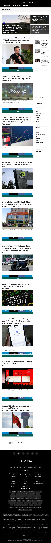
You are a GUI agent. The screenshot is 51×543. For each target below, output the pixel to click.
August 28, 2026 (13, 32)
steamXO (4, 102)
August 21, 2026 (12, 350)
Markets (38, 123)
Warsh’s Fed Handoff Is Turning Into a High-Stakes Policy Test (44, 43)
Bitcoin (13, 493)
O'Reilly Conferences (26, 389)
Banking (39, 491)
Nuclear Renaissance (41, 147)
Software (38, 151)
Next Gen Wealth (40, 107)
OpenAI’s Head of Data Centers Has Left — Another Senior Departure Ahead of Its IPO (16, 78)
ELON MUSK (34, 496)
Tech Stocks (29, 507)
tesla (35, 507)
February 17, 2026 (44, 56)
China (17, 493)
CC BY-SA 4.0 (16, 230)
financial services (29, 498)
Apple (24, 491)
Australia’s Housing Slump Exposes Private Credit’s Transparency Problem (16, 286)
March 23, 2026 (44, 47)
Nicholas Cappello (10, 147)
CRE (37, 140)
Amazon (19, 491)
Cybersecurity (39, 142)
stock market (22, 507)
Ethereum (12, 498)
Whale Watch (29, 509)
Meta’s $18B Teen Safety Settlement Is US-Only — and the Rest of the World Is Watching (40, 28)
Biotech (38, 138)
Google (19, 500)
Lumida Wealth (6, 5)
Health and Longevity (41, 105)
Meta (11, 505)
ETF (39, 496)
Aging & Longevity (40, 134)
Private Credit (39, 149)
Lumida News (25, 2)
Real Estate (39, 125)
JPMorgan (34, 502)
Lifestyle (37, 101)
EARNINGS (28, 496)
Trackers (38, 129)
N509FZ (3, 230)
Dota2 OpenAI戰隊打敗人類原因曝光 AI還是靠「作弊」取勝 (14, 100)
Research (37, 127)
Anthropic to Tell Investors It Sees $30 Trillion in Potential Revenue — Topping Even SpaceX (16, 40)
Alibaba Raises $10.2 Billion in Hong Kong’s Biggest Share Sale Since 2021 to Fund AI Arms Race (17, 204)
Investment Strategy (13, 502)
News (36, 111)
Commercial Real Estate (26, 493)
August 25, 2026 (12, 151)
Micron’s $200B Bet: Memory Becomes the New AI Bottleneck (45, 52)
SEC (16, 507)
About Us (25, 5)
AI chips (14, 491)
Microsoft (16, 505)
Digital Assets (39, 144)
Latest (37, 119)
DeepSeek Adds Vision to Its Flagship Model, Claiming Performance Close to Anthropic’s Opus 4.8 (17, 321)
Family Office (39, 103)
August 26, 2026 (12, 65)
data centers (13, 496)
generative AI (38, 498)
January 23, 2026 (44, 65)
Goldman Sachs (12, 500)
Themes (37, 132)
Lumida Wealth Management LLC (12, 514)
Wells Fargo (21, 509)
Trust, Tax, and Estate (41, 108)
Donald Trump (21, 496)
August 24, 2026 (12, 307)
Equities (38, 117)
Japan (21, 502)
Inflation (28, 500)
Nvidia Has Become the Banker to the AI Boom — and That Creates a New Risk (17, 164)
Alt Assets (38, 113)
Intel (33, 500)
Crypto (38, 115)
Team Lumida (6, 32)
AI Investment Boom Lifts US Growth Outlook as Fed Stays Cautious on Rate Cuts (17, 364)
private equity (38, 505)
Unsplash (18, 147)
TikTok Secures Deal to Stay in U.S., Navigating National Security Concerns (45, 61)
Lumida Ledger (16, 5)
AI (36, 136)
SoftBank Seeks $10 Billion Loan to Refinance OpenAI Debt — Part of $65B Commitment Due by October (39, 17)
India (24, 500)
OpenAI (31, 505)
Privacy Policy (38, 514)
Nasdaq (21, 505)
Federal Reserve (19, 498)
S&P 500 (12, 507)
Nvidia (26, 505)
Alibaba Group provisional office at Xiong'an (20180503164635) (16, 229)
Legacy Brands (25, 478)
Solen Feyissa (9, 346)
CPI (33, 493)
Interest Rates (39, 500)
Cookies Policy (45, 514)
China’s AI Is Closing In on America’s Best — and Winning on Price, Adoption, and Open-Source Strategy (17, 408)
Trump (39, 507)
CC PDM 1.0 (16, 102)
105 (18, 442)
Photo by (4, 147)
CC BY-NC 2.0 (11, 390)
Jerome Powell (27, 502)
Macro (37, 121)
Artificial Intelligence (31, 491)
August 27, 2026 (36, 32)
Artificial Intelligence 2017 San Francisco (11, 389)
